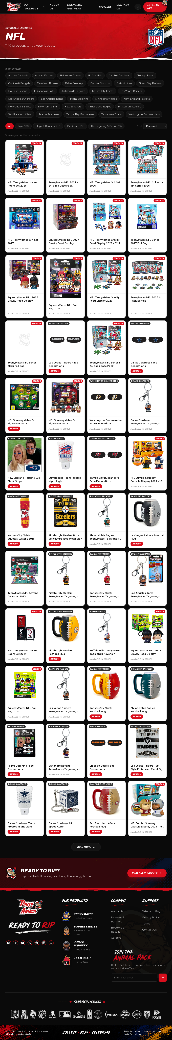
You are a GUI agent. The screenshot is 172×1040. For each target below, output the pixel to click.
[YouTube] (23, 943)
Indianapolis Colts (44, 91)
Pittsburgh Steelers (129, 106)
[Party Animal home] (13, 6)
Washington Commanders (144, 114)
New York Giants (47, 106)
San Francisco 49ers (19, 114)
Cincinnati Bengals (19, 83)
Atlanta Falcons (44, 75)
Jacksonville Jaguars (73, 91)
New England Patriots (137, 98)
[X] (30, 943)
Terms (146, 923)
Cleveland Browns (47, 83)
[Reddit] (37, 943)
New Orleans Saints (19, 106)
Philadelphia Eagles (99, 106)
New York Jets (72, 106)
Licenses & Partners (74, 7)
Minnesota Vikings (106, 98)
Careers (105, 6)
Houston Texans (17, 91)
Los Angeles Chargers (21, 98)
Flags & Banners (48, 126)
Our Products (31, 7)
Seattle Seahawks (48, 114)
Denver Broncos (100, 83)
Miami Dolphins (79, 98)
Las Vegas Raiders (131, 91)
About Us (54, 7)
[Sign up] (163, 978)
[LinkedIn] (44, 943)
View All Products (145, 873)
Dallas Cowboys (74, 83)
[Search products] (138, 7)
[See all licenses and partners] (86, 1014)
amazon (55, 371)
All (9, 126)
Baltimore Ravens (70, 75)
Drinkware (75, 126)
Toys (23, 126)
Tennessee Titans (111, 114)
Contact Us (122, 7)
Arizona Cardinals (18, 75)
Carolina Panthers (119, 75)
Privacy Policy (151, 917)
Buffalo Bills (95, 75)
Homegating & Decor (106, 126)
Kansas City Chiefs (102, 91)
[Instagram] (8, 943)
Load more (84, 847)
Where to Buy (151, 911)
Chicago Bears (145, 75)
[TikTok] (15, 943)
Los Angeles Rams (52, 98)
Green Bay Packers (150, 83)
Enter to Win (153, 7)
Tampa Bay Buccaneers (80, 114)
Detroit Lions (124, 83)
